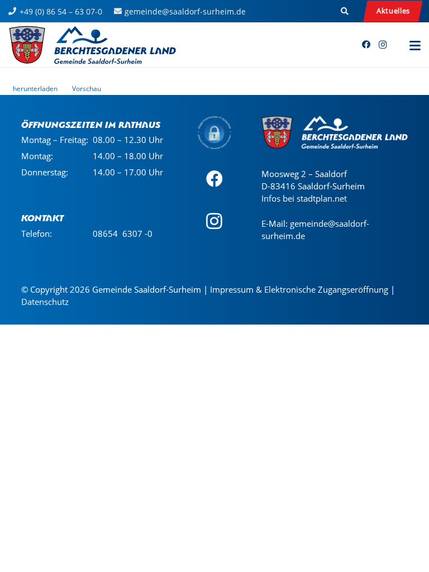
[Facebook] (366, 44)
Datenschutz (45, 301)
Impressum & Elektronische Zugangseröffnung (299, 289)
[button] (345, 11)
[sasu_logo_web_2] (92, 44)
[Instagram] (382, 44)
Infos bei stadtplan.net (304, 198)
